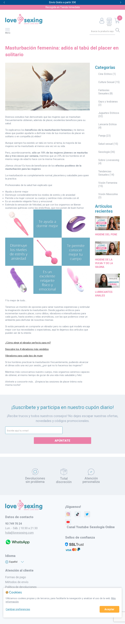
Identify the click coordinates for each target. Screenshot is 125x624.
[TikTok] (78, 514)
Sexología (104, 151)
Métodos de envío (16, 582)
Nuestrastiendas (109, 25)
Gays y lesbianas (108, 101)
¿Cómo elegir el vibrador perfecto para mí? (28, 342)
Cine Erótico (105, 74)
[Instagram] (68, 514)
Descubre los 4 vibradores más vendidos (27, 349)
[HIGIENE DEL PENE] (107, 230)
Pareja (101, 135)
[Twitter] (87, 514)
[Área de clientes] (101, 21)
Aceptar (109, 609)
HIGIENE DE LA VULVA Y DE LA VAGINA (104, 263)
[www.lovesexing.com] (23, 509)
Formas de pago (15, 577)
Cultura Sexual (106, 82)
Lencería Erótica (107, 124)
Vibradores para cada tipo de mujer (24, 355)
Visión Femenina (107, 182)
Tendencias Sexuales (104, 173)
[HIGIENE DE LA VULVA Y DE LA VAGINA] (107, 255)
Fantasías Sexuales (103, 92)
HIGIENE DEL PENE (106, 234)
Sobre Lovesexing (108, 160)
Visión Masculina (108, 194)
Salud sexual (105, 143)
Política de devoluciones (21, 587)
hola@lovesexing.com (19, 532)
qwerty (120, 2)
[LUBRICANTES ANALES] (107, 288)
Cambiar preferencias (18, 609)
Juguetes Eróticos (108, 113)
